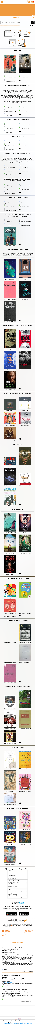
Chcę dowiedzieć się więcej (10, 1023)
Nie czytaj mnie (11, 893)
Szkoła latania (10, 874)
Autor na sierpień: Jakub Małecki (11, 975)
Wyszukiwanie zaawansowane (8, 25)
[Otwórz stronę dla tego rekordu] (10, 64)
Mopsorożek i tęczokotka (12, 894)
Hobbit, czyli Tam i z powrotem (13, 872)
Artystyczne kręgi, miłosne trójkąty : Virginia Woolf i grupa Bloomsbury (21, 891)
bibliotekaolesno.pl (8, 967)
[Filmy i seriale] (12, 46)
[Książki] (8, 37)
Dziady (9, 876)
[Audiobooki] (27, 37)
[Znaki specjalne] (33, 25)
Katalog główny (16, 17)
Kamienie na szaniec (12, 878)
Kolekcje (18, 25)
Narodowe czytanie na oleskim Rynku (12, 948)
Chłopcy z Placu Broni (12, 875)
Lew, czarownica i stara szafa (13, 887)
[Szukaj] (33, 22)
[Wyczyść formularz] (30, 25)
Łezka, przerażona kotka (12, 895)
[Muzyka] (17, 37)
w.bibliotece (8, 925)
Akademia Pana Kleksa (12, 886)
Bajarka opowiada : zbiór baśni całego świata (16, 897)
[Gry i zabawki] (22, 46)
